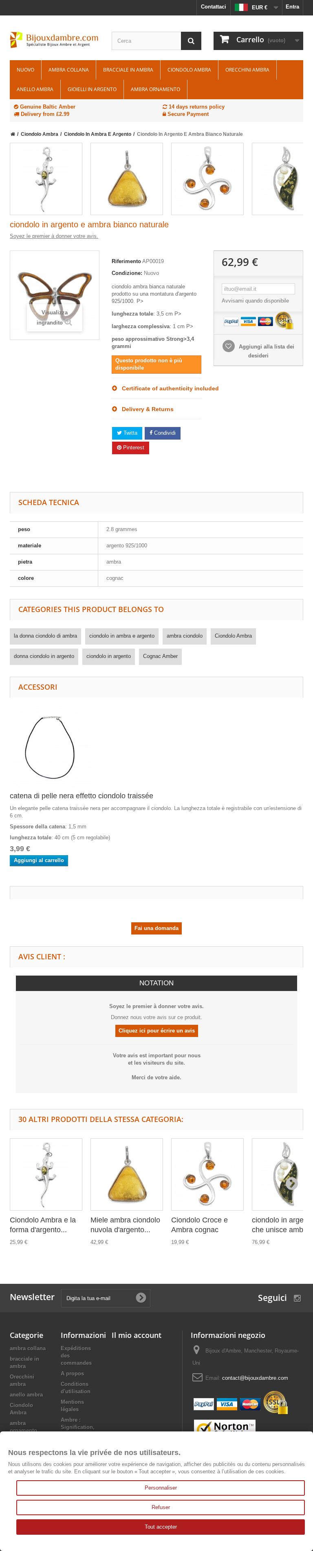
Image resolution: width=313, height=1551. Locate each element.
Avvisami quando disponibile (255, 301)
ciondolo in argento (108, 656)
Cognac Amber (160, 656)
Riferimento (126, 261)
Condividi (164, 433)
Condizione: (127, 273)
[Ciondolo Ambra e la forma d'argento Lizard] (46, 179)
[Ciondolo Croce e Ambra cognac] (207, 179)
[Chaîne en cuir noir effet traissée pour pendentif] (50, 746)
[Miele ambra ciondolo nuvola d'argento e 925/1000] (126, 179)
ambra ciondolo (185, 636)
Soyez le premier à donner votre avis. (54, 236)
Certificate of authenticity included (159, 388)
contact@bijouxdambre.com (255, 1378)
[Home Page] (13, 134)
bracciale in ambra (128, 69)
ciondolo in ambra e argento (121, 636)
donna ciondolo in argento (44, 656)
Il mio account (136, 1335)
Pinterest (132, 447)
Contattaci (213, 7)
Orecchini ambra (247, 69)
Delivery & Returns (145, 409)
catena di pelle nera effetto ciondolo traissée (81, 796)
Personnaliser (161, 1488)
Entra (292, 7)
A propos (72, 1373)
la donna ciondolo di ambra (45, 636)
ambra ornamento (155, 89)
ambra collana (68, 69)
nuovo (25, 69)
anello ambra (35, 89)
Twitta (129, 433)
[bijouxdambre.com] (54, 40)
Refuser (161, 1507)
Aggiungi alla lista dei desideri (265, 351)
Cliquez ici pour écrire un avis (157, 1031)
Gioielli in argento (92, 89)
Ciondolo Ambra (189, 69)
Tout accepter (161, 1527)
